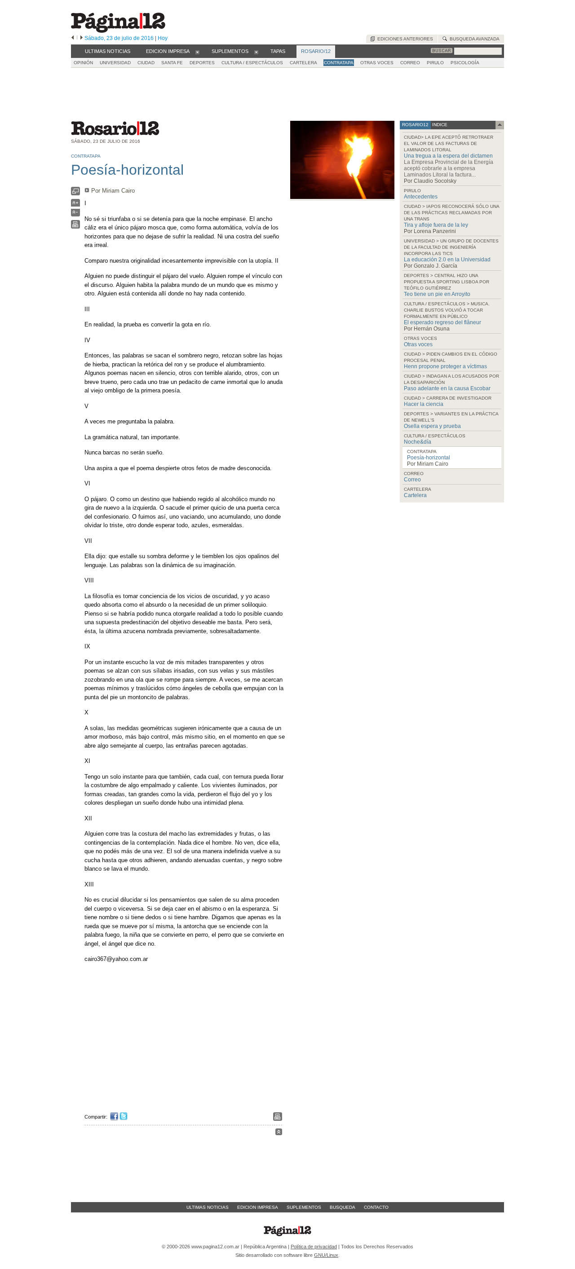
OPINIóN (83, 62)
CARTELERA (303, 62)
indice (439, 124)
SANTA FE (172, 62)
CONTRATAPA (339, 62)
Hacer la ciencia (423, 404)
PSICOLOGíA (465, 62)
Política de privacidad (314, 1246)
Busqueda (342, 1207)
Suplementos (304, 1207)
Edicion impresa (257, 1207)
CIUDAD (146, 62)
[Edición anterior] (72, 38)
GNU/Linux (326, 1255)
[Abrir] (197, 51)
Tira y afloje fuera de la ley (436, 225)
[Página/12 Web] (118, 30)
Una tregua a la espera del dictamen (448, 156)
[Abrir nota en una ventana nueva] (75, 193)
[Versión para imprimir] (75, 226)
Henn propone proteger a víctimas (445, 366)
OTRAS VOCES (377, 62)
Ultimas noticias (207, 1207)
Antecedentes (421, 197)
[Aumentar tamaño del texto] (75, 205)
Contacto (376, 1207)
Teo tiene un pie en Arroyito (437, 294)
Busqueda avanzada (473, 38)
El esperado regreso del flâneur (442, 322)
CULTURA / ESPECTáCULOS (252, 62)
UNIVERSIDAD (115, 62)
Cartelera (415, 495)
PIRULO (435, 62)
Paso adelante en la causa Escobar (447, 388)
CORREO (410, 62)
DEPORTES (202, 62)
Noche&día (417, 442)
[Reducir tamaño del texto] (75, 214)
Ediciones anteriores (404, 38)
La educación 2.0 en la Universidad (447, 259)
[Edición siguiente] (81, 38)
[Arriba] (278, 1133)
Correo (412, 479)
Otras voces (418, 344)
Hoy (163, 38)
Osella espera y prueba (432, 426)
